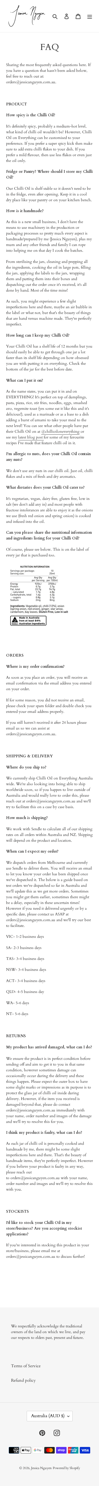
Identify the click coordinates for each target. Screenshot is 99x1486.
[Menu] (89, 16)
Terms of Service (26, 1366)
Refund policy (23, 1380)
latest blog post (31, 437)
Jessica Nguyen (41, 1468)
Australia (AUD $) (48, 1416)
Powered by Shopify (66, 1468)
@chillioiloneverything (60, 431)
